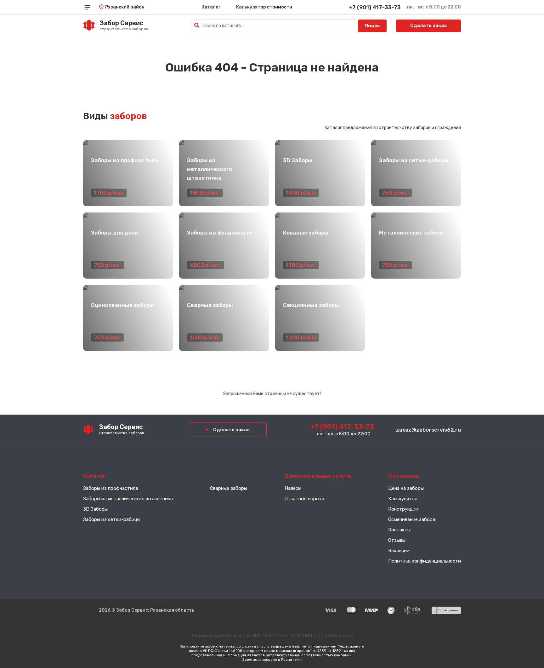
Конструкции (403, 509)
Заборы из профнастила (110, 488)
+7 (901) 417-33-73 (375, 7)
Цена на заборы (406, 488)
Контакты (399, 530)
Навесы (293, 488)
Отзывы (396, 540)
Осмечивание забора (411, 519)
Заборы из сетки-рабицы (111, 519)
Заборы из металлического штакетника (128, 498)
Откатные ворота (304, 498)
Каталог (210, 7)
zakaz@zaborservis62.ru (428, 430)
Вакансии (399, 550)
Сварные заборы (228, 488)
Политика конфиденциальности (424, 561)
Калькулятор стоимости (264, 7)
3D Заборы (95, 509)
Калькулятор (402, 498)
